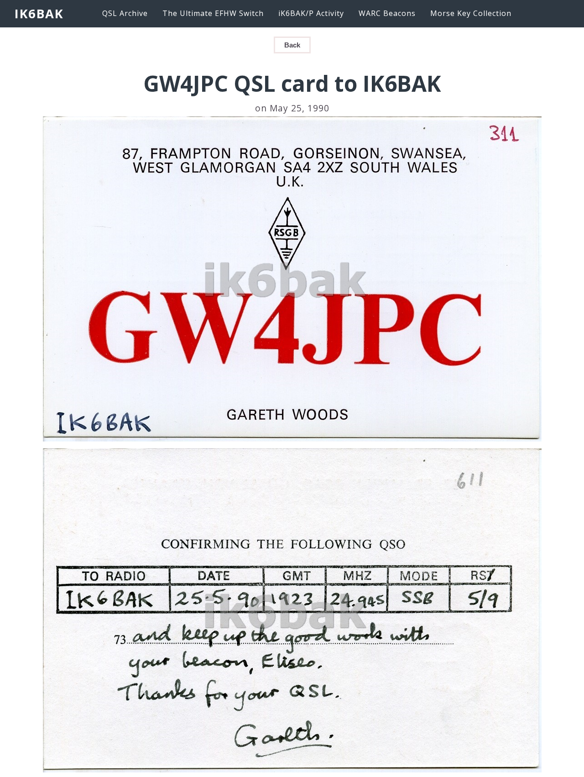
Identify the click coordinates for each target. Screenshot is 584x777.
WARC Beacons (387, 13)
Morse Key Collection (470, 13)
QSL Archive (125, 13)
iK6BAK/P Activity (311, 13)
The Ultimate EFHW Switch (213, 13)
